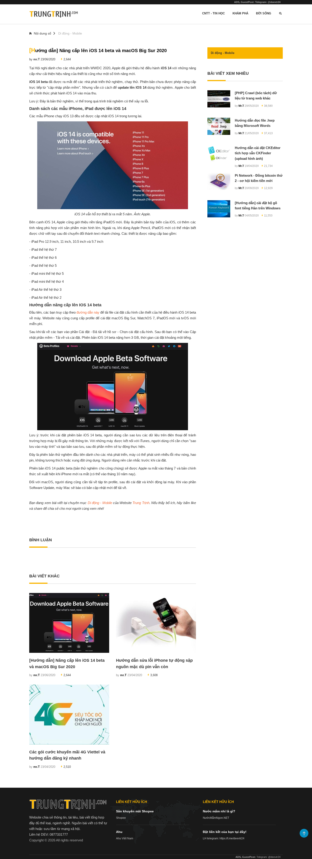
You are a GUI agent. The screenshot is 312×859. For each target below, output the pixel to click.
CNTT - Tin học (213, 13)
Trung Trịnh (140, 503)
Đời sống (263, 13)
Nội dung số (42, 33)
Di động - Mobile (70, 33)
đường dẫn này (88, 312)
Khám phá (240, 13)
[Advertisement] (245, 263)
